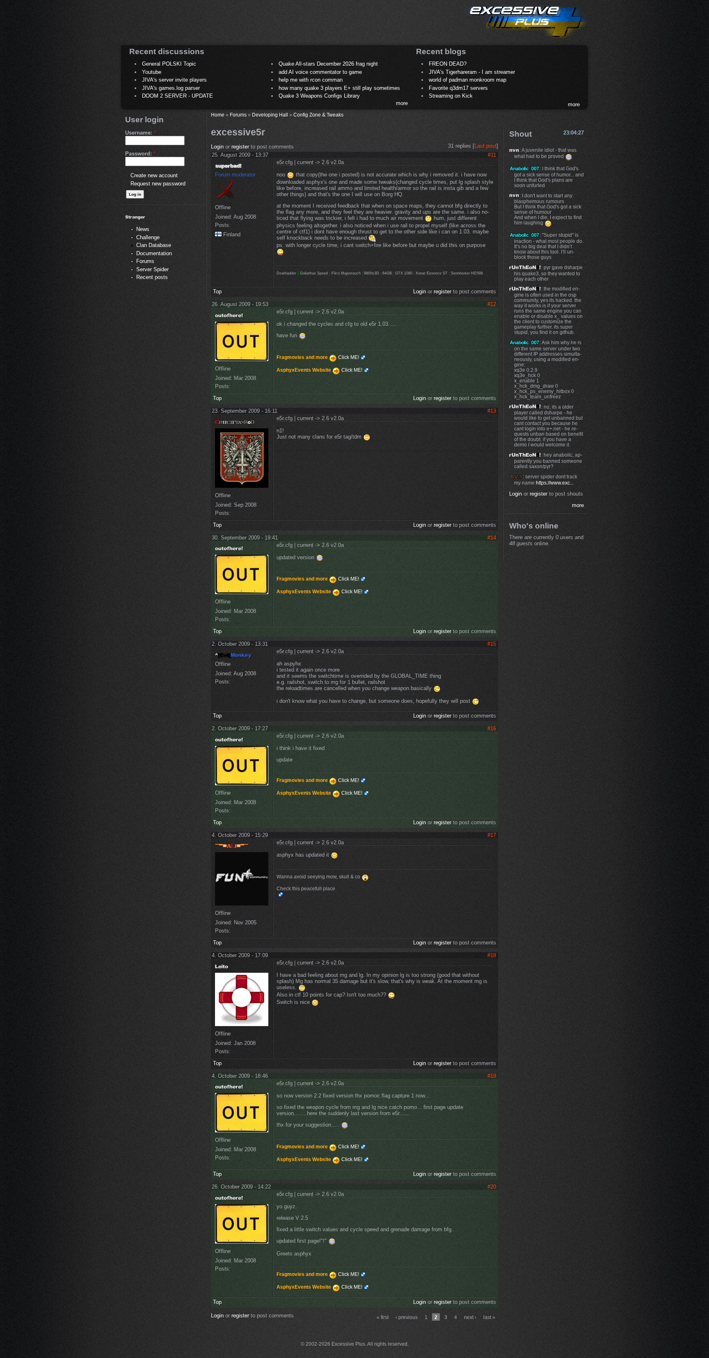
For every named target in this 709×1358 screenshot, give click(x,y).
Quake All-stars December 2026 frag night (328, 64)
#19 (491, 1076)
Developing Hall (270, 114)
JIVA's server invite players (174, 80)
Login (217, 147)
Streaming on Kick (451, 96)
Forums (145, 261)
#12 (491, 304)
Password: (140, 154)
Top (217, 291)
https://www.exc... (555, 482)
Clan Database (153, 245)
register (240, 147)
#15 (491, 644)
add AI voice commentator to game (320, 72)
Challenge (148, 237)
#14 (491, 538)
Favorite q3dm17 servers (458, 88)
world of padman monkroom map (467, 80)
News (142, 229)
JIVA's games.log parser (171, 88)
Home (217, 114)
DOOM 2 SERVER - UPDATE (177, 96)
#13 (491, 411)
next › (470, 1317)
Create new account (154, 175)
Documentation (154, 253)
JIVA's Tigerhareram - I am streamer (472, 72)
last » (489, 1317)
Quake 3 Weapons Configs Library (319, 96)
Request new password (157, 184)
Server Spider (152, 269)
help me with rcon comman (311, 80)
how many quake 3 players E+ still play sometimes (339, 88)
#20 (491, 1187)
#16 (491, 728)
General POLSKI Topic (169, 64)
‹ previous (407, 1317)
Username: (140, 133)
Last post (485, 146)
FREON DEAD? (448, 64)
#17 (491, 835)
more (402, 103)
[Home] (525, 39)
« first (383, 1317)
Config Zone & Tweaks (318, 114)
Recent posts (152, 277)
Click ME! (348, 357)
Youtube (151, 72)
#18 (491, 955)
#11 (492, 155)
